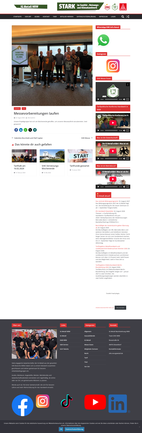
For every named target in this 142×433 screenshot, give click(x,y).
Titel (24, 108)
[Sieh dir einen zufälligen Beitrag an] (127, 16)
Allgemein (87, 331)
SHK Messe (85, 138)
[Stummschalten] (124, 99)
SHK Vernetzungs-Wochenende (50, 167)
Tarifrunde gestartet (79, 165)
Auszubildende (89, 336)
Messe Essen (88, 345)
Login (113, 17)
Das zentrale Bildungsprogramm (107, 201)
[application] (113, 91)
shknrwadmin (31, 118)
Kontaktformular (115, 349)
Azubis (37, 17)
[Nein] (139, 427)
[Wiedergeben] (98, 99)
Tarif (55, 17)
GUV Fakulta (64, 349)
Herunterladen (120, 307)
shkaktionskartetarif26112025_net (105, 307)
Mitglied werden (66, 17)
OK (61, 429)
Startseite (17, 17)
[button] (16, 130)
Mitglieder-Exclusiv (91, 349)
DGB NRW (63, 340)
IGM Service (64, 345)
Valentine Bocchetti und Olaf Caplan (28, 138)
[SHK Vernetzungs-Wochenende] (52, 155)
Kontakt (46, 17)
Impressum (103, 17)
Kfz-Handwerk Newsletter (104, 211)
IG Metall (17, 108)
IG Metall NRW (65, 331)
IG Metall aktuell (103, 196)
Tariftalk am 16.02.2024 (19, 167)
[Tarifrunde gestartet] (80, 155)
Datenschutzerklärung (86, 17)
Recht (86, 353)
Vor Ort (87, 367)
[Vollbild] (128, 99)
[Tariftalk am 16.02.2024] (24, 155)
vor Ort (28, 17)
